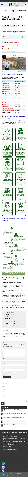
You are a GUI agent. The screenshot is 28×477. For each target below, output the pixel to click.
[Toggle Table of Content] (22, 37)
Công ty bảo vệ (5, 77)
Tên (3, 358)
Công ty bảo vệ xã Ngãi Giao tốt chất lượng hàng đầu (14, 417)
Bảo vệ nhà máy (6, 95)
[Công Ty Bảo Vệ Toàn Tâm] (14, 4)
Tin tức (8, 10)
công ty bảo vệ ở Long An (14, 120)
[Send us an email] (15, 1)
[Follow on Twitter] (14, 1)
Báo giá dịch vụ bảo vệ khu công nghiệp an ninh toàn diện (15, 413)
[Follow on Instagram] (13, 1)
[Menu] (2, 4)
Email (4, 363)
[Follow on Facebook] (12, 1)
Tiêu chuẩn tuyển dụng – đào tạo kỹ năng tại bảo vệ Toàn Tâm (15, 410)
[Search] (25, 4)
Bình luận (4, 347)
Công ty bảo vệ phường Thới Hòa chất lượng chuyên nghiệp (15, 424)
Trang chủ (4, 10)
